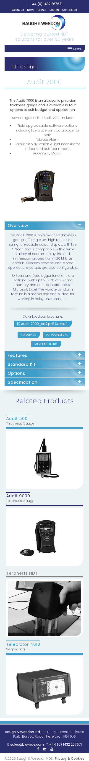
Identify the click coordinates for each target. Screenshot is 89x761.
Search (54, 10)
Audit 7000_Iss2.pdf (44, 324)
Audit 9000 (18, 495)
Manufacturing (45, 344)
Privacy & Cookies (69, 758)
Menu (77, 49)
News (30, 10)
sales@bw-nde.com (27, 744)
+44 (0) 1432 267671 (46, 4)
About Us (18, 10)
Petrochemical (57, 335)
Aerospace (28, 335)
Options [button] (16, 373)
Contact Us (69, 10)
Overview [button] (18, 225)
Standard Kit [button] (22, 364)
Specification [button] (22, 382)
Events (42, 10)
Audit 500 (17, 418)
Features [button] (17, 355)
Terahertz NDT (22, 573)
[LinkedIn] (44, 749)
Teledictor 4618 (23, 644)
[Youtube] (51, 749)
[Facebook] (38, 749)
